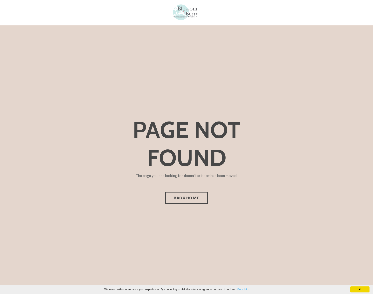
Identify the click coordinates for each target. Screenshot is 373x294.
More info (242, 289)
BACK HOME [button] (186, 197)
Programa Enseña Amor (105, 12)
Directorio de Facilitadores (146, 12)
